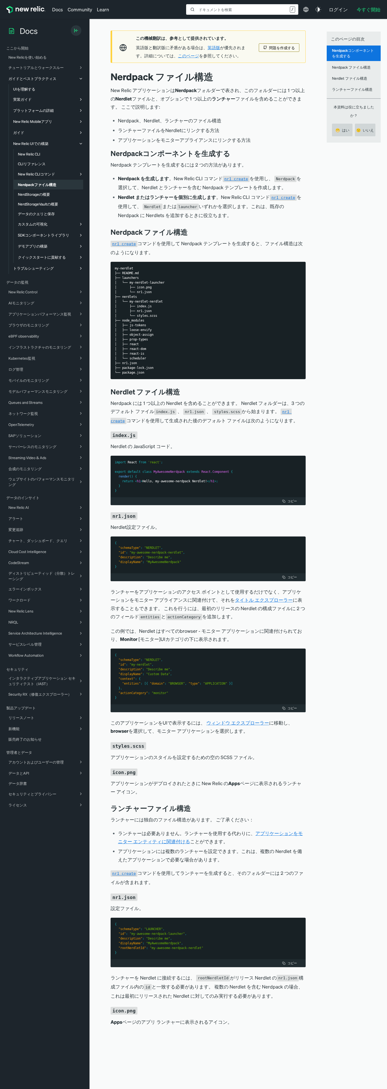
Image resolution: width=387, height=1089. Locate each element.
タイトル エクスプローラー (264, 600)
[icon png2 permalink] (141, 1010)
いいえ (365, 130)
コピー (292, 501)
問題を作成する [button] (282, 47)
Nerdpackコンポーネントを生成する (353, 53)
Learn (103, 9)
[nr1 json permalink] (141, 516)
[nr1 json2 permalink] (141, 897)
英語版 (213, 47)
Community (80, 9)
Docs (57, 9)
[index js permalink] (141, 434)
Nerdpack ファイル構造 (351, 67)
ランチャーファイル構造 (352, 89)
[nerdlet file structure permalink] (184, 392)
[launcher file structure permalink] (194, 808)
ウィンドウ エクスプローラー (237, 723)
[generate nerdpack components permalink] (234, 153)
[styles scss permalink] (149, 745)
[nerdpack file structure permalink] (191, 232)
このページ (188, 55)
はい (342, 130)
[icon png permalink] (141, 772)
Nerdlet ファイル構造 (349, 78)
